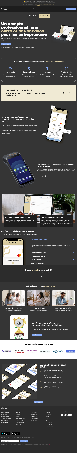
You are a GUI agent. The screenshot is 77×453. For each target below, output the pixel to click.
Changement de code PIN (38, 256)
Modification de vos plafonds (39, 239)
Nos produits (22, 9)
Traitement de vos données (38, 449)
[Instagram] (62, 415)
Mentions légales (8, 449)
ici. (49, 444)
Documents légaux (53, 449)
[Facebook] (67, 415)
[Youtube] (70, 415)
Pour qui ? (31, 9)
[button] (53, 239)
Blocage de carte (36, 259)
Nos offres (41, 9)
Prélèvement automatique (39, 252)
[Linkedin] (65, 415)
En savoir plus (35, 249)
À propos (50, 9)
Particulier (32, 15)
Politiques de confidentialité (23, 449)
